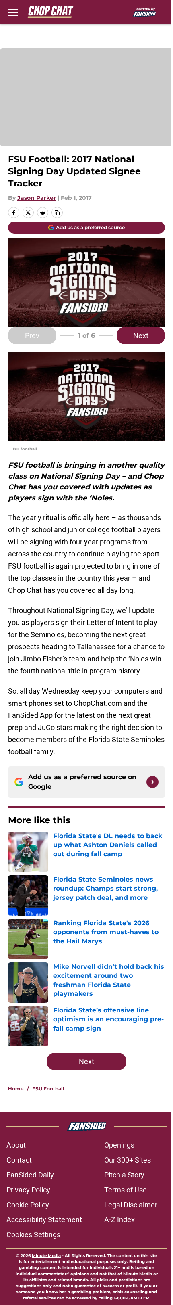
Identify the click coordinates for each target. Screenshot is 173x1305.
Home (16, 1088)
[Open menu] (13, 12)
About (16, 1145)
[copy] (57, 212)
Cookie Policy (27, 1204)
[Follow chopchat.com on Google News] (152, 782)
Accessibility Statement (44, 1219)
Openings (119, 1145)
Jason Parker (36, 197)
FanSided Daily (30, 1175)
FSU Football (48, 1088)
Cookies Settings (33, 1234)
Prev (32, 335)
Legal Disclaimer (130, 1204)
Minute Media (46, 1255)
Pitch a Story (124, 1175)
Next (140, 335)
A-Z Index (119, 1219)
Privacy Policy (28, 1190)
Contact (19, 1160)
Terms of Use (125, 1190)
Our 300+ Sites (127, 1160)
